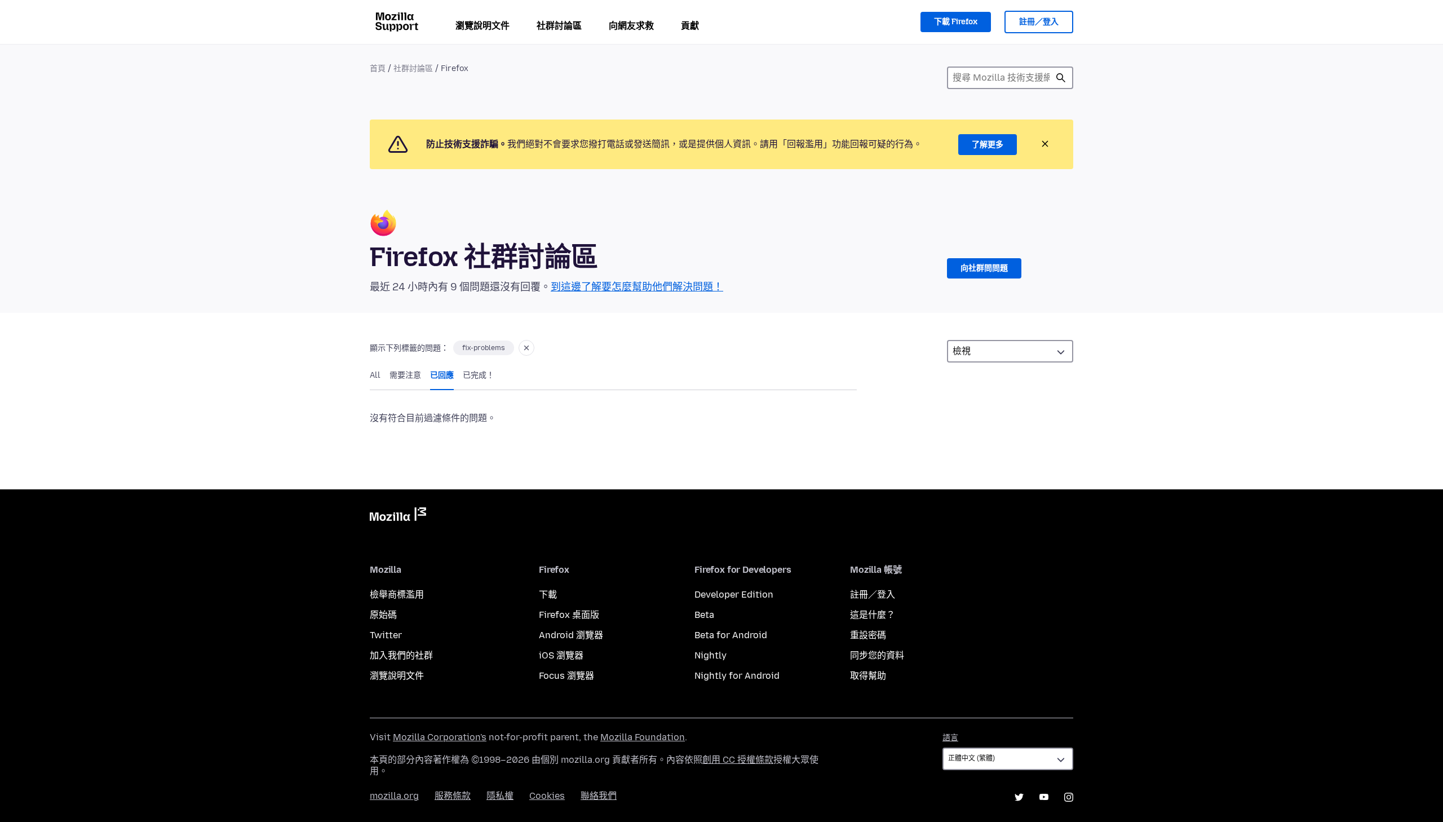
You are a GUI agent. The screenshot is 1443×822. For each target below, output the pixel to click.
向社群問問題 (984, 268)
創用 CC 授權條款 (737, 759)
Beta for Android (730, 635)
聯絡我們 (599, 795)
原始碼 (383, 614)
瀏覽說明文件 (482, 25)
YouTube (1043, 797)
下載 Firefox (955, 21)
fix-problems (483, 348)
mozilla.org (394, 795)
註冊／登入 (1039, 21)
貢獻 (690, 25)
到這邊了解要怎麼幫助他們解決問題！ (637, 287)
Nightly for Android (737, 675)
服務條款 (453, 795)
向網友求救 (631, 25)
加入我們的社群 (401, 655)
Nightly (710, 655)
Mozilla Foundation (642, 737)
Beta (704, 614)
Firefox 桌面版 (569, 614)
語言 (950, 738)
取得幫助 (868, 675)
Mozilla (398, 516)
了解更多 (987, 144)
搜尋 (1061, 78)
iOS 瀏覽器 (561, 655)
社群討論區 (559, 25)
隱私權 (500, 795)
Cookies (547, 795)
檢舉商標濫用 (397, 594)
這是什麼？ (872, 614)
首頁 (378, 68)
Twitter (386, 635)
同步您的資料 (877, 655)
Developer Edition (733, 594)
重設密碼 (868, 635)
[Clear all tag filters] (526, 348)
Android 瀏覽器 (571, 635)
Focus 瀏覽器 (566, 675)
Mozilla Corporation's (439, 737)
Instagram (1068, 797)
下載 (548, 594)
